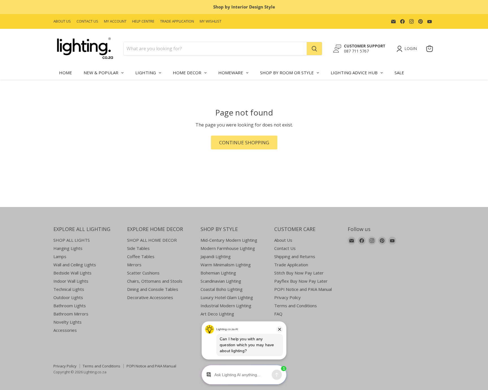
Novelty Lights (67, 322)
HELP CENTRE (143, 21)
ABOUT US (62, 21)
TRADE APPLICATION (177, 21)
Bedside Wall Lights (72, 273)
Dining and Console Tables (152, 289)
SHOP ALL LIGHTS (71, 240)
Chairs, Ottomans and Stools (154, 281)
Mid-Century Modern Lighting (229, 240)
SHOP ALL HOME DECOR (152, 240)
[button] (407, 48)
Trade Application (291, 264)
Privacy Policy (287, 297)
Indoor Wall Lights (70, 281)
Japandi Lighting (216, 256)
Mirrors (134, 264)
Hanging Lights (67, 248)
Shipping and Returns (294, 256)
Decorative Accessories (150, 297)
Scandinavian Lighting (221, 281)
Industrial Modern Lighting (226, 305)
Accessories (65, 330)
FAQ (278, 314)
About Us (283, 240)
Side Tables (138, 248)
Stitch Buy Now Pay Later (299, 273)
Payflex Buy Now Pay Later (301, 281)
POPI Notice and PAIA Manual (303, 289)
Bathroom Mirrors (70, 314)
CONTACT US (87, 21)
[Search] (314, 48)
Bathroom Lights (69, 305)
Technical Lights (68, 289)
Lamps (59, 256)
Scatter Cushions (143, 273)
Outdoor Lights (68, 297)
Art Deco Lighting (217, 314)
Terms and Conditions (295, 305)
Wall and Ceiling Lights (74, 264)
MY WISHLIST (210, 21)
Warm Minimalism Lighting (226, 264)
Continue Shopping (244, 142)
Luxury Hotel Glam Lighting (227, 297)
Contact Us (285, 248)
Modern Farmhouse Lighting (228, 248)
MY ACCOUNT (115, 21)
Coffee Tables (140, 256)
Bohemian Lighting (218, 273)
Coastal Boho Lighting (222, 289)
